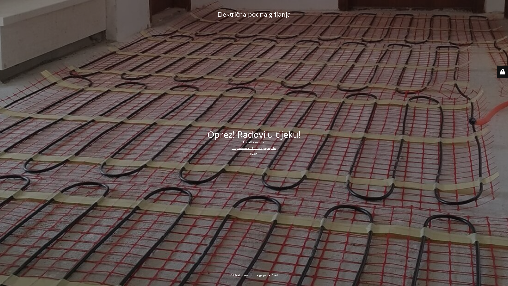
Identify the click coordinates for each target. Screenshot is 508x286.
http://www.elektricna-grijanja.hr (254, 148)
